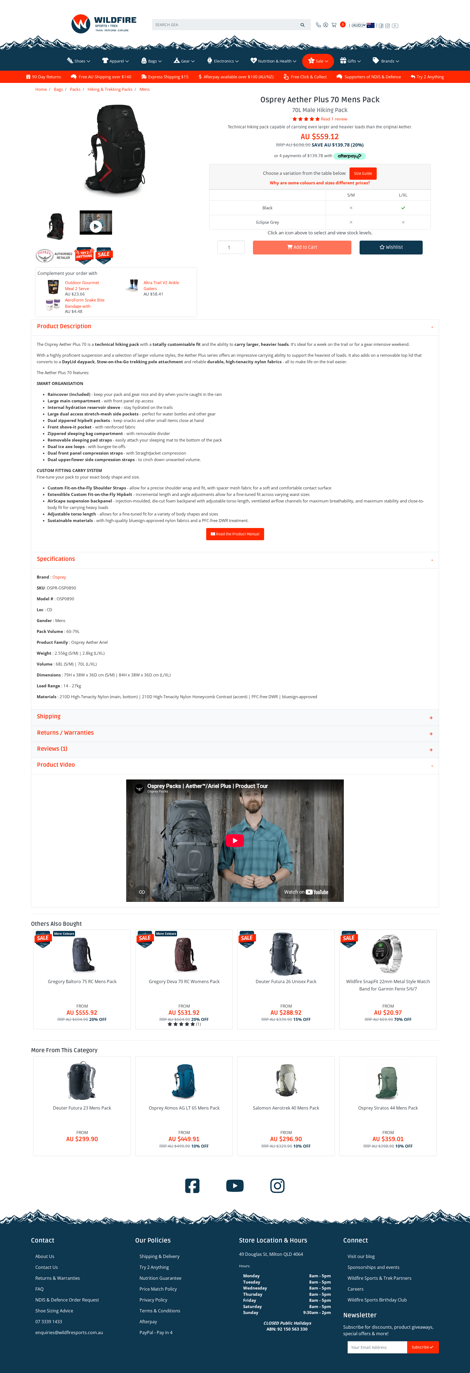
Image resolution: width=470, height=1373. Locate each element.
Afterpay (148, 1322)
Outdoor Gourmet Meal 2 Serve (82, 285)
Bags (58, 89)
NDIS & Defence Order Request (67, 1300)
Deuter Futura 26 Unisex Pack (286, 981)
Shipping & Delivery (160, 1256)
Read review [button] (334, 119)
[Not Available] (351, 222)
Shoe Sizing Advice (54, 1311)
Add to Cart (305, 247)
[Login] (325, 24)
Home (41, 89)
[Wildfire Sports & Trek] (104, 24)
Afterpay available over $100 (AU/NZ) (238, 76)
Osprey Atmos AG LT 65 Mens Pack (184, 1108)
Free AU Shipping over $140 (105, 76)
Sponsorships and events (374, 1267)
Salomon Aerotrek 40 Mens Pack (286, 1108)
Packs (75, 89)
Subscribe (421, 1347)
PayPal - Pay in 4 (156, 1332)
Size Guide (363, 173)
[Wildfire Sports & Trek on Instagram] (387, 24)
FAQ (39, 1289)
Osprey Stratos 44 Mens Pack (388, 1108)
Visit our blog (361, 1256)
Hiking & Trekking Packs (110, 89)
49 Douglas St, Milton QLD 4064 (271, 1254)
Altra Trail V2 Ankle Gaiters (161, 285)
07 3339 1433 (48, 1322)
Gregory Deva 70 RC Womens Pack (184, 981)
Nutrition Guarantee (160, 1278)
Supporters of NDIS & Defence (373, 76)
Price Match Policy (158, 1289)
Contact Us (46, 1267)
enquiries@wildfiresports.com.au (69, 1332)
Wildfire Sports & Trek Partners (380, 1278)
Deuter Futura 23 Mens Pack (82, 1108)
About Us (44, 1256)
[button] (391, 247)
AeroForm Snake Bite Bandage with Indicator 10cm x (84, 306)
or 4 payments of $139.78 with (303, 155)
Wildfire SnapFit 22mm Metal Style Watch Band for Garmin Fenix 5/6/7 (388, 985)
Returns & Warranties (57, 1278)
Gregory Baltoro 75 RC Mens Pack (82, 981)
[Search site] (302, 24)
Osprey (59, 577)
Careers (356, 1289)
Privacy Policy (153, 1300)
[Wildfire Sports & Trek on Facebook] (381, 24)
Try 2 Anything (430, 76)
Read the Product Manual (237, 534)
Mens (145, 89)
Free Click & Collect (309, 76)
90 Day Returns (46, 76)
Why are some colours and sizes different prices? (320, 182)
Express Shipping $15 (168, 76)
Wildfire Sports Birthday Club (377, 1300)
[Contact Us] (318, 24)
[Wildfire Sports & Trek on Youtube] (395, 24)
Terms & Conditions (160, 1311)
